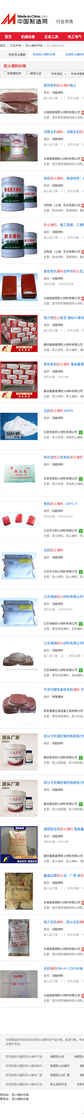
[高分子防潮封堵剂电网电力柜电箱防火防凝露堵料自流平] (19, 751)
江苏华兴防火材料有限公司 (60, 531)
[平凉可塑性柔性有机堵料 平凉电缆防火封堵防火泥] (19, 705)
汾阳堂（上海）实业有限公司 (62, 205)
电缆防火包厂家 (60, 1075)
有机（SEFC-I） (61, 503)
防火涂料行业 (58, 1084)
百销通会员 (14, 73)
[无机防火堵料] (18, 565)
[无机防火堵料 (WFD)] (19, 426)
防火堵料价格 (20, 1095)
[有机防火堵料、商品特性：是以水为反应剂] (19, 194)
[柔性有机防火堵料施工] (19, 101)
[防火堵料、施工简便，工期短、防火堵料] (19, 240)
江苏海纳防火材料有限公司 (60, 624)
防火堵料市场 (34, 46)
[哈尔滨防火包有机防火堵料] (19, 473)
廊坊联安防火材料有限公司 (60, 757)
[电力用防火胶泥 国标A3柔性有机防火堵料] (19, 333)
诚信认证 (35, 73)
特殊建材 (57, 697)
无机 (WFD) (58, 410)
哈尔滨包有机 (63, 457)
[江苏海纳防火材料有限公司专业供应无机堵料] (19, 612)
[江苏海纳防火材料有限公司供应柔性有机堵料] (19, 658)
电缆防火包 (57, 1057)
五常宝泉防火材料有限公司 (60, 432)
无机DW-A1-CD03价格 (63, 968)
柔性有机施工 (60, 85)
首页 (8, 36)
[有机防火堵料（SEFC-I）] (18, 519)
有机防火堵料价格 (44, 54)
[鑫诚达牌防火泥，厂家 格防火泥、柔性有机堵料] (19, 891)
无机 (53, 550)
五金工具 (51, 36)
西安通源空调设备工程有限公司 (63, 711)
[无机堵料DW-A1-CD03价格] (19, 984)
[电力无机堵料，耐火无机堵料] (18, 937)
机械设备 (28, 36)
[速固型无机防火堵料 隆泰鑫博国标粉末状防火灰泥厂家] (19, 844)
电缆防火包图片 (60, 1066)
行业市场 (64, 21)
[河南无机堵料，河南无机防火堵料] (19, 147)
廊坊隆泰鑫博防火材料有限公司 (63, 345)
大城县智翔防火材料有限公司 (62, 112)
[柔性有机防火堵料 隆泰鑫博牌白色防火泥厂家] (19, 380)
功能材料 (57, 93)
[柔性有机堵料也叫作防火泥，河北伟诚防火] (19, 287)
